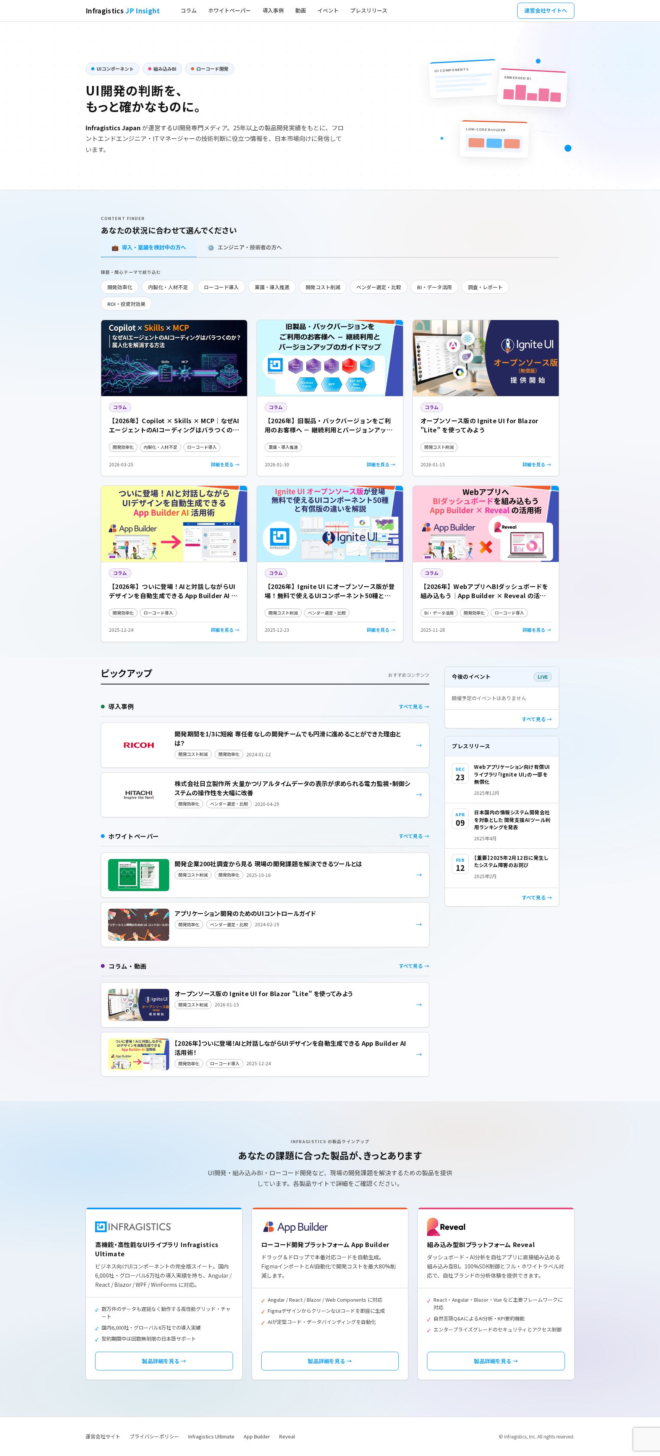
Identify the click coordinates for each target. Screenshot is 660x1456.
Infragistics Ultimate (211, 1436)
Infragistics (123, 10)
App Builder (257, 1436)
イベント (328, 10)
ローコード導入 (221, 287)
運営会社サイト (103, 1436)
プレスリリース (368, 10)
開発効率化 (119, 287)
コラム (189, 10)
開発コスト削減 (323, 287)
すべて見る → (537, 719)
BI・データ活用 (434, 287)
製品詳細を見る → (164, 1361)
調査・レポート (485, 287)
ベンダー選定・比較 (378, 287)
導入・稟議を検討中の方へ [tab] (149, 247)
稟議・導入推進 (272, 287)
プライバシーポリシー (154, 1436)
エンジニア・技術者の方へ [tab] (244, 247)
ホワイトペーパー (229, 10)
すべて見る (411, 706)
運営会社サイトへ (545, 10)
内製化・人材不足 (168, 287)
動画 (300, 10)
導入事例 (273, 10)
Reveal (287, 1436)
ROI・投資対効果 (126, 303)
